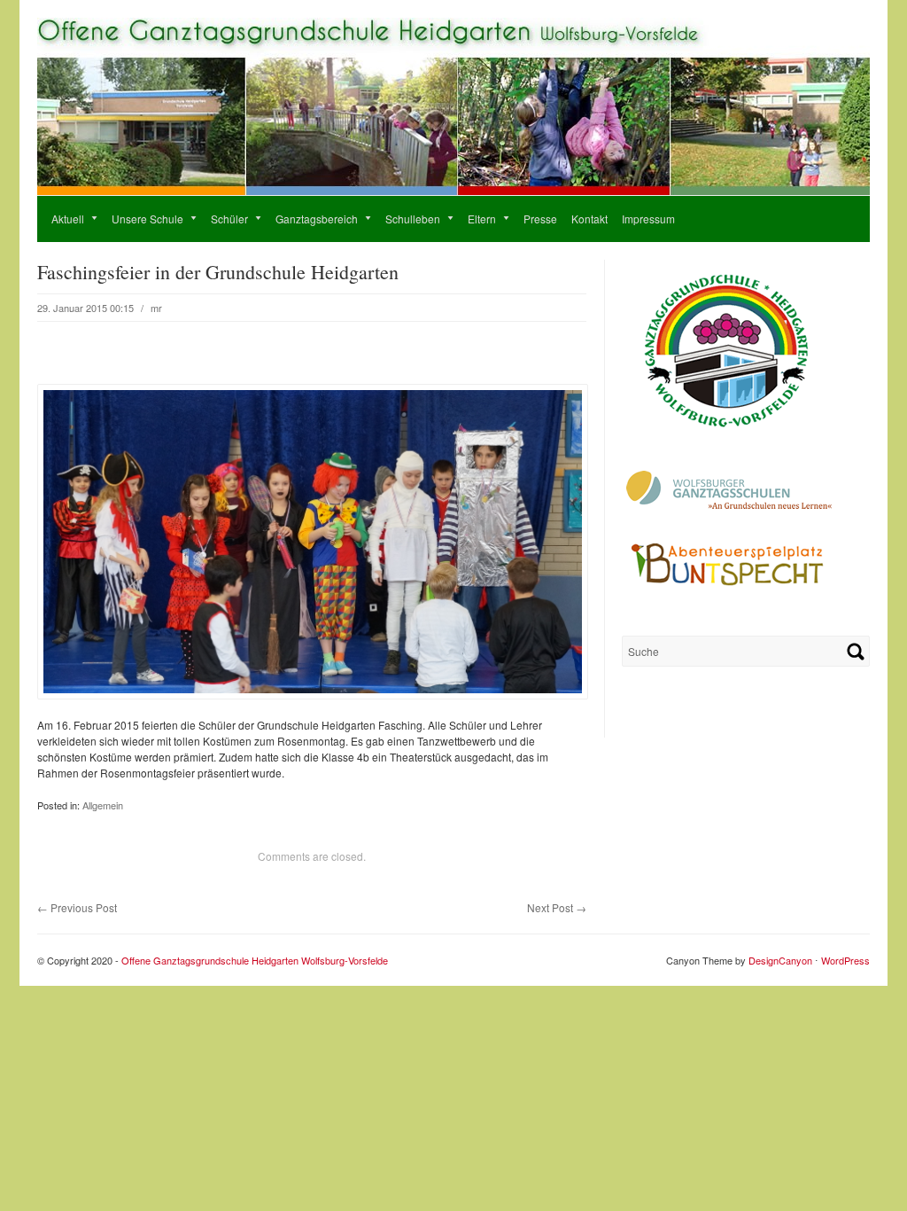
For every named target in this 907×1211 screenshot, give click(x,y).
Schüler (222, 218)
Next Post (556, 907)
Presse (540, 218)
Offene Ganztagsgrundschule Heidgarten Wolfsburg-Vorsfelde (254, 960)
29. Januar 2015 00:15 (85, 308)
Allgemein (102, 805)
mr (156, 308)
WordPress (845, 960)
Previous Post (77, 907)
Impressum (648, 218)
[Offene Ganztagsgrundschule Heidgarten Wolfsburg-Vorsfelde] (453, 191)
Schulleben (405, 218)
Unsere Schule (140, 218)
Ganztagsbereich (309, 218)
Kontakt (589, 218)
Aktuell (60, 218)
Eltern (475, 218)
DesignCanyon (780, 960)
